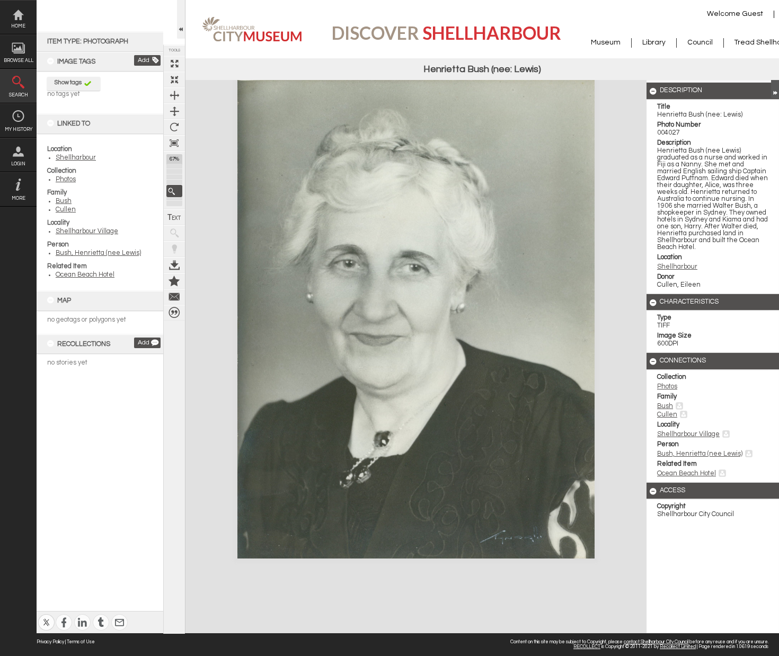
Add (143, 60)
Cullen (66, 209)
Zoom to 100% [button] (174, 143)
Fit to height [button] (174, 111)
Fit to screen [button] (174, 79)
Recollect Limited (678, 646)
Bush (64, 201)
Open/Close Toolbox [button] (181, 19)
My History (18, 129)
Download (174, 265)
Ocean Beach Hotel (85, 274)
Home (18, 26)
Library (654, 42)
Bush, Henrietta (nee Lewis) (98, 253)
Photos (66, 179)
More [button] (18, 198)
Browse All (18, 60)
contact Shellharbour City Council (656, 642)
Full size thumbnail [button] (174, 64)
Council (700, 42)
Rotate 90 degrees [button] (174, 127)
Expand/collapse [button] (775, 89)
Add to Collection (174, 281)
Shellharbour (76, 157)
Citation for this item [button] (174, 313)
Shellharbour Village (87, 231)
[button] (174, 191)
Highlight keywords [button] (174, 249)
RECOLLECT (586, 646)
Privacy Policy (50, 642)
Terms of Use (81, 642)
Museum (606, 42)
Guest (752, 13)
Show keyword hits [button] (174, 233)
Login (18, 164)
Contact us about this (174, 297)
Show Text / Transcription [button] (174, 217)
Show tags (68, 82)
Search (18, 95)
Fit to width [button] (174, 95)
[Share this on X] (46, 615)
